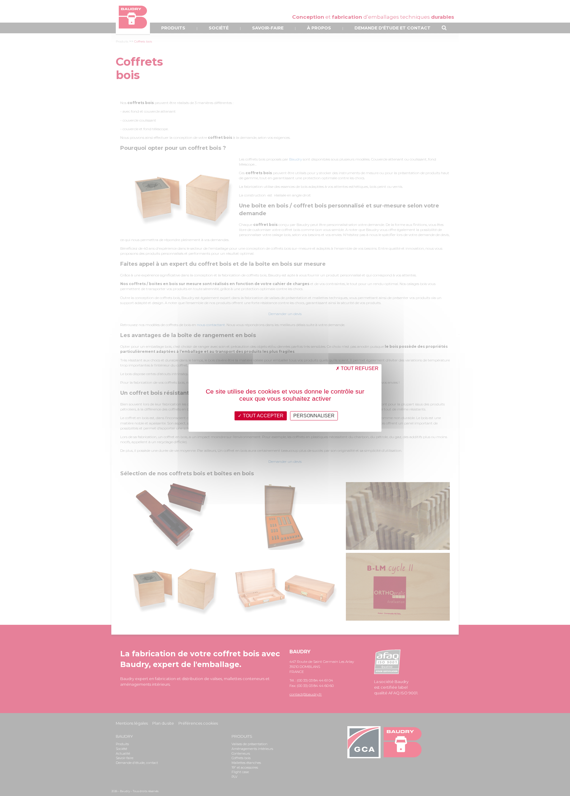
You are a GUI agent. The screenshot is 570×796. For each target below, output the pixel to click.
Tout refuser (359, 368)
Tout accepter (263, 415)
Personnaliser (314, 415)
